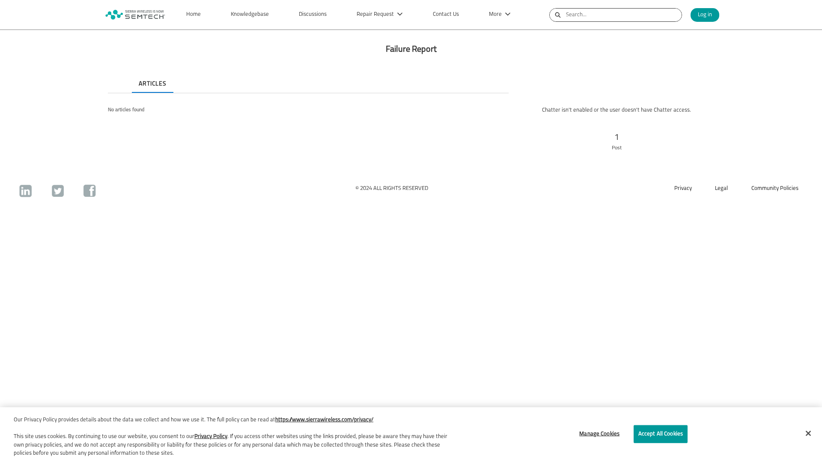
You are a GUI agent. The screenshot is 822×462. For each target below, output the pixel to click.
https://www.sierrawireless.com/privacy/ (324, 420)
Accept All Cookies (660, 434)
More (495, 14)
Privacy (683, 188)
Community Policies (774, 188)
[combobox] (624, 15)
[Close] (808, 433)
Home (193, 14)
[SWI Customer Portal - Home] (135, 15)
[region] (411, 434)
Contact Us (446, 14)
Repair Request (375, 14)
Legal (721, 188)
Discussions (313, 14)
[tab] (115, 76)
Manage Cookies (599, 434)
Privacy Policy (210, 436)
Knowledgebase (250, 14)
